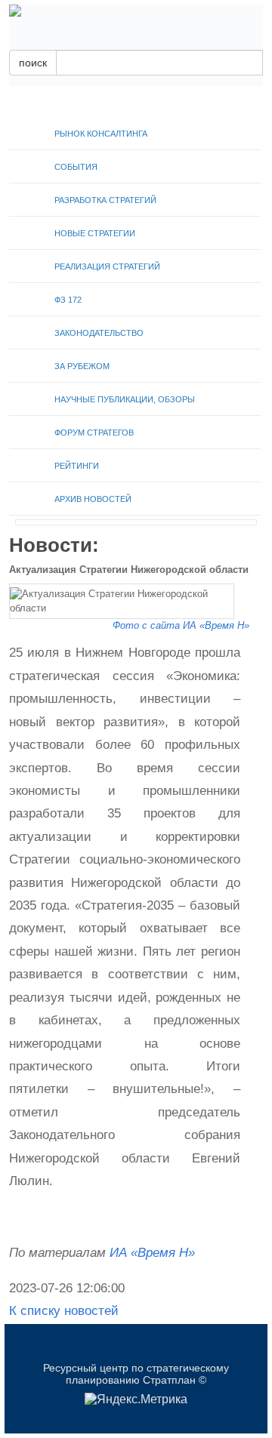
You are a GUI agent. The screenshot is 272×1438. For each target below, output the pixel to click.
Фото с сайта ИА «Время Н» (181, 625)
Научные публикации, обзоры (124, 399)
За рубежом (82, 366)
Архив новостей (92, 498)
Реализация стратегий (107, 266)
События (75, 166)
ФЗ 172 (68, 299)
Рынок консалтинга (100, 133)
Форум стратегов (94, 432)
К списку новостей (64, 1311)
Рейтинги (76, 465)
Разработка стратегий (105, 200)
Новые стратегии (94, 233)
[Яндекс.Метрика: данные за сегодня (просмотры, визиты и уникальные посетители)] (136, 1399)
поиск (33, 63)
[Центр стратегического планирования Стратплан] (136, 11)
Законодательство (99, 332)
